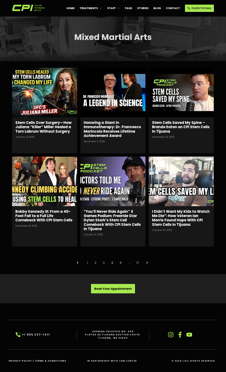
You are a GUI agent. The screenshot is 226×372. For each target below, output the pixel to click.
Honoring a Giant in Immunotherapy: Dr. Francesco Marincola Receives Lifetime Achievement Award (112, 129)
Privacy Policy (20, 360)
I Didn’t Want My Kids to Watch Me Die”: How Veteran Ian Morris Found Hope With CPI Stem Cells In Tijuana (181, 218)
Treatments (89, 8)
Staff (111, 8)
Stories (143, 8)
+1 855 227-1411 (36, 334)
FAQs (128, 8)
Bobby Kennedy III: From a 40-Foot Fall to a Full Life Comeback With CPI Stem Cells (43, 216)
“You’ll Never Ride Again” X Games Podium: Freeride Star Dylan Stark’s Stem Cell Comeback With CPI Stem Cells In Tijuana (112, 220)
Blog (157, 8)
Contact (173, 8)
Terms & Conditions (50, 360)
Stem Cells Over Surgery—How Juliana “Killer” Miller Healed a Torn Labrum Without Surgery (43, 127)
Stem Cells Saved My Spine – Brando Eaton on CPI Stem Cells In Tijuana (181, 127)
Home (71, 8)
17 (137, 263)
